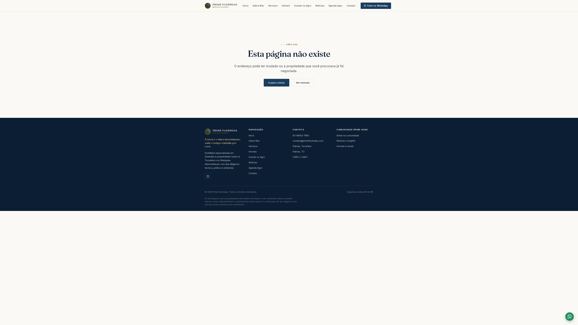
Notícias (319, 5)
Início (246, 5)
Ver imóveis (303, 82)
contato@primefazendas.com (308, 140)
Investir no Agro (302, 5)
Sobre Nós (258, 5)
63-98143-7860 (301, 135)
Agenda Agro (335, 5)
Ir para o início (276, 82)
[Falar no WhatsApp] (569, 316)
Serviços (273, 5)
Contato (351, 5)
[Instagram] (208, 176)
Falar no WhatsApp (377, 5)
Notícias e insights (346, 140)
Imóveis (286, 5)
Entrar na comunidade (348, 135)
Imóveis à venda (345, 146)
